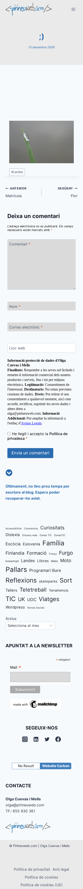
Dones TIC (46, 535)
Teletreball (33, 589)
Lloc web (17, 348)
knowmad (12, 561)
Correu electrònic (26, 327)
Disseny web (29, 535)
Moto (65, 560)
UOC (31, 599)
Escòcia (13, 543)
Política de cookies (41, 877)
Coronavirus (31, 528)
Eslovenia (31, 544)
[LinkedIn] (36, 739)
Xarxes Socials (35, 607)
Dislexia (13, 534)
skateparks (48, 581)
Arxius (11, 618)
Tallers (11, 590)
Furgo (66, 553)
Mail (15, 667)
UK (21, 599)
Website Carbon (55, 766)
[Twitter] (47, 739)
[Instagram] (24, 739)
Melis (54, 561)
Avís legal (61, 869)
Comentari (19, 244)
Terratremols (58, 590)
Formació (37, 553)
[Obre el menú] (73, 9)
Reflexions (21, 580)
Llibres (43, 561)
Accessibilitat (14, 528)
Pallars (16, 569)
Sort (66, 580)
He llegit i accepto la (37, 436)
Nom (15, 306)
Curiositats (52, 528)
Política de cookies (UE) (42, 884)
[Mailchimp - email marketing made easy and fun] (35, 704)
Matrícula (16, 192)
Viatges (49, 599)
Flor (67, 192)
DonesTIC (59, 535)
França (53, 553)
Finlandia (15, 553)
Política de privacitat (32, 869)
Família (53, 543)
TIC (11, 599)
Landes (17, 172)
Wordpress (15, 607)
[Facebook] (58, 739)
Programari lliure (45, 570)
